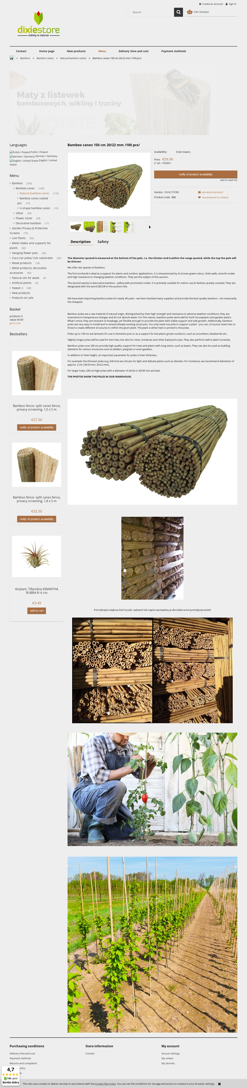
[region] (123, 99)
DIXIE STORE (172, 192)
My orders (167, 1058)
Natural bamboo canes (34, 193)
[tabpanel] (152, 643)
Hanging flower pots (25, 253)
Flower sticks (24, 218)
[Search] (178, 12)
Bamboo (17, 183)
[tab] (81, 241)
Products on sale (22, 298)
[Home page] (40, 24)
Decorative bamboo (28, 223)
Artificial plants (21, 283)
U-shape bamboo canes (35, 208)
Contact (90, 1053)
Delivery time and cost (22, 1053)
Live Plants (19, 238)
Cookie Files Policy (105, 1083)
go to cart (15, 323)
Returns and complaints (23, 1063)
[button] (150, 227)
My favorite (168, 1063)
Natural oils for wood (25, 278)
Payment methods (20, 1058)
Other (19, 213)
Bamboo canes (25, 188)
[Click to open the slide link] (123, 99)
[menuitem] (21, 51)
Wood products (22, 263)
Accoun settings (171, 1053)
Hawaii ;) (17, 288)
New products (21, 293)
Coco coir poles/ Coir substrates (32, 258)
